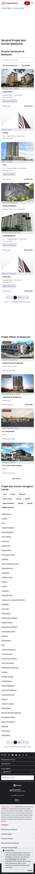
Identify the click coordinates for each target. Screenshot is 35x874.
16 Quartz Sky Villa (7, 695)
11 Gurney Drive (7, 654)
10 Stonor (4, 636)
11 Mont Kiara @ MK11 (9, 659)
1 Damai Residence (7, 528)
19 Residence (5, 735)
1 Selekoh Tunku (7, 577)
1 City (3, 523)
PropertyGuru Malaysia (9, 829)
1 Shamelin (5, 591)
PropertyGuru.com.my (7, 807)
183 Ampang (5, 731)
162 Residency (6, 708)
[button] (23, 297)
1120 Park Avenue (7, 663)
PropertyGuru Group (8, 760)
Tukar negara (5, 768)
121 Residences (6, 681)
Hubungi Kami (5, 764)
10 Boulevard (5, 613)
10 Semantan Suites (8, 631)
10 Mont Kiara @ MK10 (9, 627)
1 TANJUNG (5, 604)
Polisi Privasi (12, 859)
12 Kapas (4, 672)
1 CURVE (4, 519)
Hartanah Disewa (7, 838)
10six (3, 645)
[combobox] (19, 60)
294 (19, 742)
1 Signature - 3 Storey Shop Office (13, 600)
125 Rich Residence (8, 686)
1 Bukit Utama (6, 514)
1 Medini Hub (6, 546)
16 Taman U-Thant (7, 704)
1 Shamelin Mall (6, 595)
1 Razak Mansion (7, 568)
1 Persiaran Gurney (8, 555)
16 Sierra (4, 699)
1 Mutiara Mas (6, 550)
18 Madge (4, 726)
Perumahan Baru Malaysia (10, 843)
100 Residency (6, 640)
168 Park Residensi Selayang (11, 713)
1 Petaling (4, 559)
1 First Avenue (6, 537)
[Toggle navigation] (32, 3)
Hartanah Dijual (6, 834)
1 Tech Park (5, 609)
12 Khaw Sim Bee (7, 677)
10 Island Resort (7, 622)
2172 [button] (19, 297)
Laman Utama (6, 8)
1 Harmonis (5, 541)
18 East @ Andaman (8, 722)
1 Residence (5, 573)
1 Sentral (4, 582)
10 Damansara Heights (9, 618)
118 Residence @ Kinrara (9, 668)
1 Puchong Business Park (10, 564)
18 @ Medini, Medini (8, 717)
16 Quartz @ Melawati (9, 690)
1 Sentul (4, 586)
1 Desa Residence (7, 532)
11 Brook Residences (8, 649)
